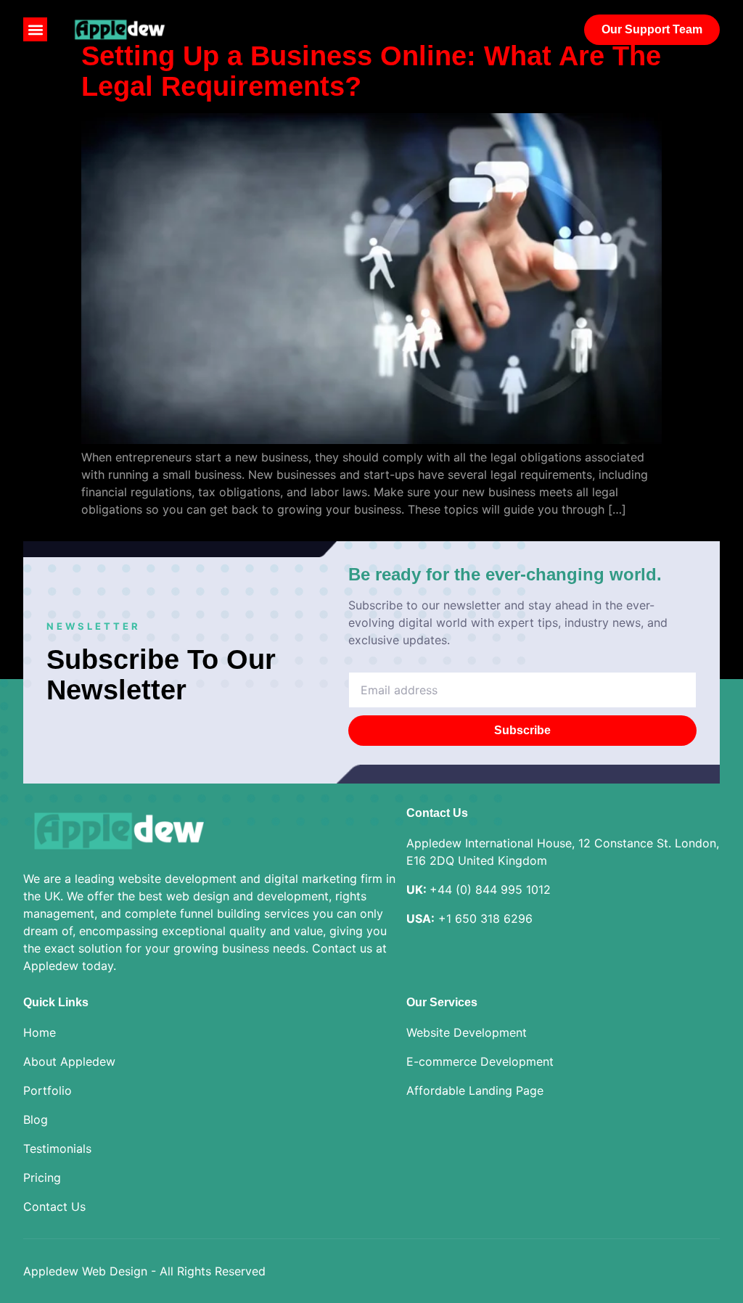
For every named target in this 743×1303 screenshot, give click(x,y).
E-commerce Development (480, 1061)
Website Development (466, 1032)
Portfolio (47, 1090)
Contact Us (54, 1206)
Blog (35, 1119)
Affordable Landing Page (474, 1090)
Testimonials (57, 1148)
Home (39, 1032)
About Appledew (69, 1061)
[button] (35, 29)
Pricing (42, 1177)
